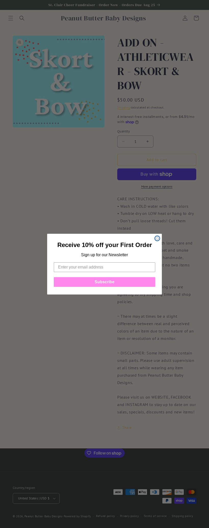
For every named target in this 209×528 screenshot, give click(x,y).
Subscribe (104, 282)
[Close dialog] (157, 238)
